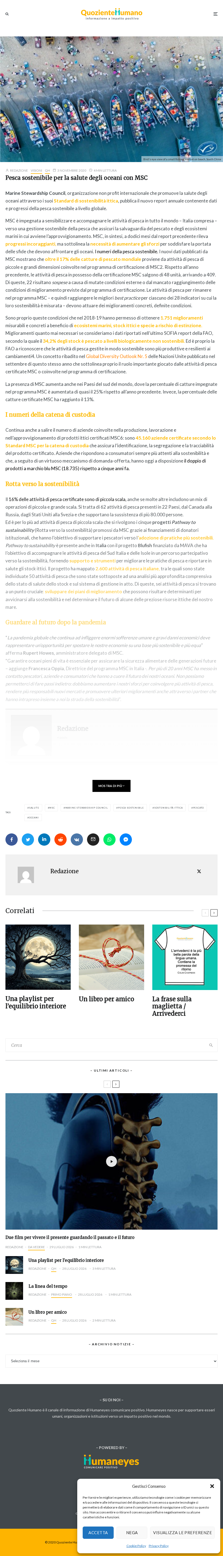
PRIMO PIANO (61, 1294)
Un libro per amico (106, 999)
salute (34, 807)
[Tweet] (28, 839)
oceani (34, 817)
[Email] (93, 839)
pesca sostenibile (131, 807)
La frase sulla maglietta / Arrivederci (172, 1006)
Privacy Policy (159, 1546)
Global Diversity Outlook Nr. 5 (116, 356)
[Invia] (60, 839)
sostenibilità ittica (168, 807)
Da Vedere (36, 1247)
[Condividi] (11, 839)
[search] (211, 1045)
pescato (198, 807)
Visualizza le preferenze (182, 1532)
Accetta (98, 1532)
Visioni (36, 170)
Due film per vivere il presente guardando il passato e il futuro (69, 1237)
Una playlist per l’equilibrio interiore (35, 1002)
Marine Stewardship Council (86, 807)
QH (47, 170)
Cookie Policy (136, 1546)
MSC (52, 807)
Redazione (19, 170)
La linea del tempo (48, 1286)
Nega (132, 1532)
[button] (212, 1486)
